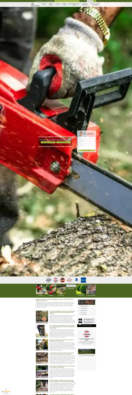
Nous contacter (63, 142)
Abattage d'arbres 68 (85, 4)
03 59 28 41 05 (40, 1)
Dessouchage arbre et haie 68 (74, 4)
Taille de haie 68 (51, 4)
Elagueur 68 (44, 4)
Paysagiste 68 (57, 4)
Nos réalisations (48, 142)
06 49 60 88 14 (49, 1)
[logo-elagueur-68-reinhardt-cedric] (35, 4)
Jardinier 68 (64, 4)
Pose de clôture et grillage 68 (95, 4)
